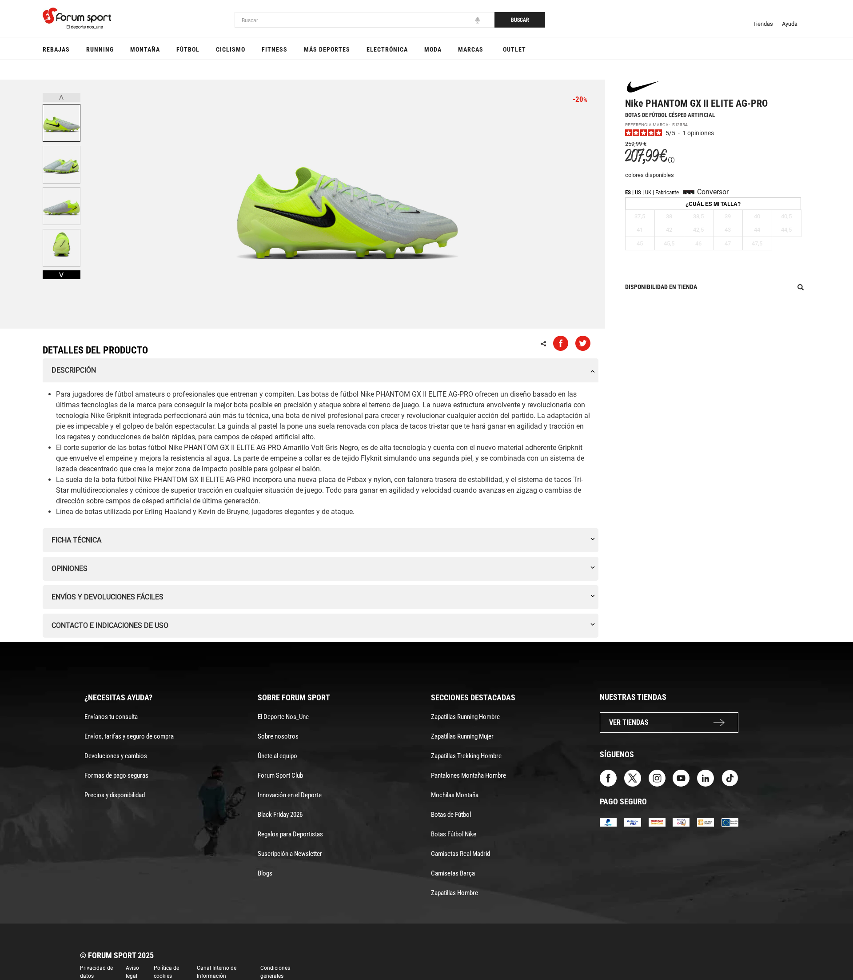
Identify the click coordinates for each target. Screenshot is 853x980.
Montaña (145, 49)
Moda (433, 49)
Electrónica (387, 49)
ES (628, 192)
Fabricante (667, 192)
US (638, 192)
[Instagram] (657, 777)
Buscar (520, 19)
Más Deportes (327, 49)
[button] (833, 948)
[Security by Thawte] (681, 821)
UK (648, 192)
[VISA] (632, 821)
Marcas (470, 49)
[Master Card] (657, 821)
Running (100, 49)
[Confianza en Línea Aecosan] (705, 821)
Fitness (274, 49)
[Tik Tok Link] (729, 777)
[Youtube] (681, 777)
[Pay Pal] (608, 821)
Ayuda (789, 23)
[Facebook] (608, 777)
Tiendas (763, 23)
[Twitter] (632, 777)
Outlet (514, 49)
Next (61, 274)
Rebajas (56, 49)
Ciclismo (230, 49)
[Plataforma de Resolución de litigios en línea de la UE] (729, 821)
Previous (61, 97)
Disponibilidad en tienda (661, 286)
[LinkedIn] (705, 777)
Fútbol (187, 49)
